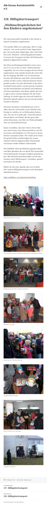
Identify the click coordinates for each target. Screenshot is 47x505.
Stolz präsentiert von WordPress (14, 502)
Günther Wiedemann (25, 480)
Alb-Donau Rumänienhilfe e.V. (19, 7)
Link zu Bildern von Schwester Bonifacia (20, 177)
